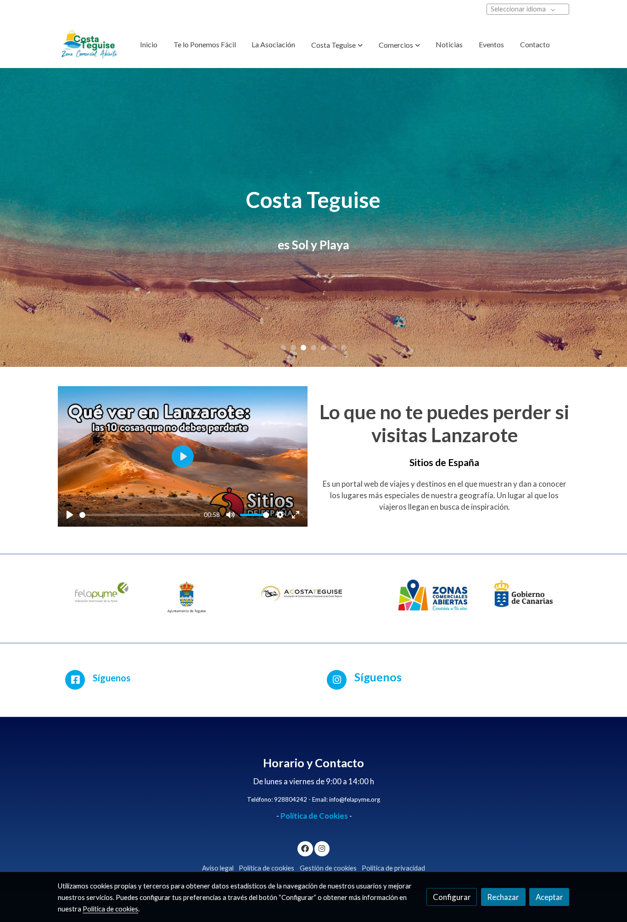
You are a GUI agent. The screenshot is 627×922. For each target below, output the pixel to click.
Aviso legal (218, 868)
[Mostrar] (103, 596)
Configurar (452, 897)
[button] (336, 45)
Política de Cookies (314, 816)
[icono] (75, 680)
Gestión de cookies (328, 868)
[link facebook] (305, 848)
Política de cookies (266, 868)
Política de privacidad (393, 868)
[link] (89, 44)
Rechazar (503, 897)
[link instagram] (321, 848)
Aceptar (549, 897)
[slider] (140, 515)
